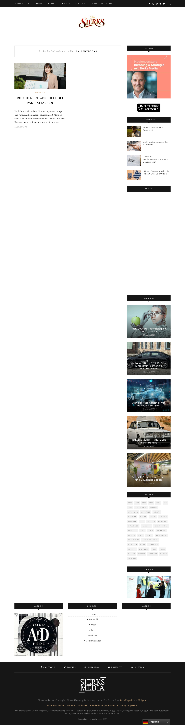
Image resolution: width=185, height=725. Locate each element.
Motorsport (161, 535)
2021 (137, 503)
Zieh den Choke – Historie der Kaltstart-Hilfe (149, 441)
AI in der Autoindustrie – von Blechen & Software (149, 404)
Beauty (157, 512)
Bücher (143, 516)
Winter (163, 554)
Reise (142, 544)
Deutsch (153, 721)
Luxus (150, 530)
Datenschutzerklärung (115, 705)
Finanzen (132, 521)
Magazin (40, 93)
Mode (140, 535)
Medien (131, 535)
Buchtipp (132, 516)
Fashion (163, 516)
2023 (151, 503)
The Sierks (143, 549)
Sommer (132, 549)
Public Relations (150, 540)
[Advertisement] (149, 244)
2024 (158, 503)
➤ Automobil (35, 4)
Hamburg (162, 521)
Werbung (153, 554)
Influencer (133, 526)
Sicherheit (153, 544)
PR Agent (142, 700)
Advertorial (141, 507)
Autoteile (145, 512)
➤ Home (18, 4)
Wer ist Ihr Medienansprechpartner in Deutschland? (155, 159)
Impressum (132, 705)
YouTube (132, 558)
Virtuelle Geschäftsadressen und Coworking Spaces (148, 478)
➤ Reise (66, 4)
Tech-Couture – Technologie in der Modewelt (149, 330)
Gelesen (151, 521)
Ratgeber (132, 544)
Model (149, 535)
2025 (165, 503)
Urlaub (131, 554)
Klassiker (146, 526)
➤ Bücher (80, 4)
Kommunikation (161, 526)
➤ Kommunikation (101, 4)
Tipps (154, 549)
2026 (130, 507)
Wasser (141, 554)
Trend (162, 549)
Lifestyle (132, 530)
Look (142, 530)
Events (153, 516)
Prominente (133, 540)
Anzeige (153, 507)
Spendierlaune (96, 705)
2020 (130, 503)
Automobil (133, 512)
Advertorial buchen (56, 705)
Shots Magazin (126, 700)
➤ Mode (52, 4)
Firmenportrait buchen (77, 705)
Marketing (161, 530)
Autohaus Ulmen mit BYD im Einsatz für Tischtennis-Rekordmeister (149, 366)
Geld (142, 521)
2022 (144, 503)
